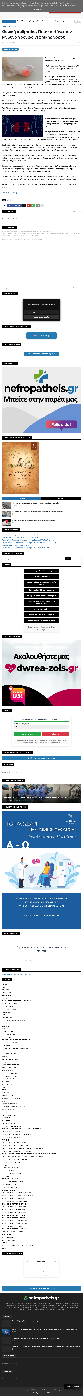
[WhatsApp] (33, 205)
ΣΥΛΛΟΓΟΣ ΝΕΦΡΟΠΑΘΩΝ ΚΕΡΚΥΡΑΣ (14, 1209)
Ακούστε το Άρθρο (10, 49)
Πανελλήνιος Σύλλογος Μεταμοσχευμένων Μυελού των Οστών (26, 548)
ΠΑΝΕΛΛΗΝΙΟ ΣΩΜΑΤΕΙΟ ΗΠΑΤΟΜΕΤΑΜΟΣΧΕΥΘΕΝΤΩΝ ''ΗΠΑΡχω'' (23, 1148)
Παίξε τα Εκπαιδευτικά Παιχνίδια (41, 354)
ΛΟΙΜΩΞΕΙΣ (5, 1093)
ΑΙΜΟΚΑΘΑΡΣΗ (7, 992)
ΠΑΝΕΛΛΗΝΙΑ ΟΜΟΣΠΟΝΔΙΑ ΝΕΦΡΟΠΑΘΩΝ (16, 1145)
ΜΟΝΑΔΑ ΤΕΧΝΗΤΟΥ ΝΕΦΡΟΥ (11, 1104)
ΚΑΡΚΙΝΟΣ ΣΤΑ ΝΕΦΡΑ (9, 1068)
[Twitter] (24, 205)
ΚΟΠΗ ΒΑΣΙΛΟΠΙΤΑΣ (8, 1079)
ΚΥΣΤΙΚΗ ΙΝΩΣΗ (7, 1084)
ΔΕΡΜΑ (4, 1023)
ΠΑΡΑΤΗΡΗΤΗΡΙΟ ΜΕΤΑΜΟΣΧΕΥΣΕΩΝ (42, 1288)
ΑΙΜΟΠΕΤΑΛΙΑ (6, 995)
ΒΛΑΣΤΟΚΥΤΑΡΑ (7, 1017)
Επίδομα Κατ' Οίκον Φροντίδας (41, 590)
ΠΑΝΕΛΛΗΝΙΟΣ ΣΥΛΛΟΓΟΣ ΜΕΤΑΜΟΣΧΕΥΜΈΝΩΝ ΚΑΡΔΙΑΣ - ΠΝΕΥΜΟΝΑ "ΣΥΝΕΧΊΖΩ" (29, 1154)
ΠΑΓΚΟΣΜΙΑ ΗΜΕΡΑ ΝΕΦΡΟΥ (11, 1137)
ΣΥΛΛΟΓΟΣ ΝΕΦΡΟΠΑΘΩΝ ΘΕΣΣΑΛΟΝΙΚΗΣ (16, 1201)
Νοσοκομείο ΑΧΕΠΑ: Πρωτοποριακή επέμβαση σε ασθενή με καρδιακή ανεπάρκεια (38, 511)
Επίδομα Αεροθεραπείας (41, 571)
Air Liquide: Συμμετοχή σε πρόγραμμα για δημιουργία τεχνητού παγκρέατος (41, 21)
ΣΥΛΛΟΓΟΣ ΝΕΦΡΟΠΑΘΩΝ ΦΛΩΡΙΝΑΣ (14, 1229)
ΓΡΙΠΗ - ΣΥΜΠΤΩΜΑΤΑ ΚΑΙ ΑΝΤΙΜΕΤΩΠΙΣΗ (15, 1020)
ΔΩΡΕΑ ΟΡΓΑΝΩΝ (7, 1031)
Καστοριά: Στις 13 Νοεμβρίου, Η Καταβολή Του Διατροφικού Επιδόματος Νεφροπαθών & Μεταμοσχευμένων (46, 1346)
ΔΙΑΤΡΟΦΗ (5, 1029)
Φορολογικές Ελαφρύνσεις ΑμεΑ (41, 620)
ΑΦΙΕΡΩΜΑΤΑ (6, 1012)
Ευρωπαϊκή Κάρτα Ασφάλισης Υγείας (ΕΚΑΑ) (41, 583)
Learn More (38, 10)
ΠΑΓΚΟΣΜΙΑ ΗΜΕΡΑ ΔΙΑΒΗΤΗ (11, 1126)
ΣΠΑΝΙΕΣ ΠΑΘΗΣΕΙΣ (8, 1190)
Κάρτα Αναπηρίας (41, 609)
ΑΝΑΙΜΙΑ (5, 998)
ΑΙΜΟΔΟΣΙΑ (6, 990)
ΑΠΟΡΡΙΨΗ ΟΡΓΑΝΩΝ (9, 1009)
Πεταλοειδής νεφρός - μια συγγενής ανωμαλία (26, 1321)
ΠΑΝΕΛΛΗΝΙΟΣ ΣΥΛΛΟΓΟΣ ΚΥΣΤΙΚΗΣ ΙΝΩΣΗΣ (16, 1151)
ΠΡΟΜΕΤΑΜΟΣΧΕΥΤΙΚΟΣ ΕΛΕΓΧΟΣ (13, 1182)
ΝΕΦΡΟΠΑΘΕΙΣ (7, 1118)
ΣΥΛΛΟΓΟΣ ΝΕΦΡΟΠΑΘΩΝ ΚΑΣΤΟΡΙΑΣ (14, 1207)
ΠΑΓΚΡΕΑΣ (5, 1140)
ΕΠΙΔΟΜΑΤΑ (6, 1045)
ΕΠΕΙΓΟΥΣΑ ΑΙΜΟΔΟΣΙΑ (9, 1042)
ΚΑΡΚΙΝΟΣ (5, 1062)
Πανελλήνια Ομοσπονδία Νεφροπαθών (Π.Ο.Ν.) (20, 537)
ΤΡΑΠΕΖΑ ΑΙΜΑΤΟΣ (8, 1237)
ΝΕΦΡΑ (14, 26)
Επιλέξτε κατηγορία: (21, 724)
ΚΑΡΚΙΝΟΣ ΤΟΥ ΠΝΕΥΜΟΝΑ (11, 1073)
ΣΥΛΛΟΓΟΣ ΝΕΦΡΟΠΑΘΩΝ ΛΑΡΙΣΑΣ (13, 1215)
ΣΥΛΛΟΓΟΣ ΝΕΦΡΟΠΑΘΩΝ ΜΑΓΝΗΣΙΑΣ (14, 1220)
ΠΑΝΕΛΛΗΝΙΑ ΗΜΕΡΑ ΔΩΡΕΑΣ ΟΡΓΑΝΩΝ (15, 1143)
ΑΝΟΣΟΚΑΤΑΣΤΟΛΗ (8, 1006)
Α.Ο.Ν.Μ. (5, 984)
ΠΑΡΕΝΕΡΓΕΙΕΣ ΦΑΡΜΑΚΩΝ (11, 1162)
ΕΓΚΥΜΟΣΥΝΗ (6, 1037)
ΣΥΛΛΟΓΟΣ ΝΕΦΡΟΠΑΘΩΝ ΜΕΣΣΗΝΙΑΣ (14, 1223)
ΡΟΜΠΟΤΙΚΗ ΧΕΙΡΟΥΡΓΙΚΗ (10, 1187)
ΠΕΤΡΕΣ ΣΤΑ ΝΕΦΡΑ (8, 1170)
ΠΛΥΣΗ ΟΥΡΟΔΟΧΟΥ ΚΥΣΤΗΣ (11, 1173)
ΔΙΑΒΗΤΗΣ (5, 1026)
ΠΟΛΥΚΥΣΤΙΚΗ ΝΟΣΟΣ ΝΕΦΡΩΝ (12, 1179)
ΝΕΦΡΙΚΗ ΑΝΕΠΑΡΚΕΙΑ (9, 1115)
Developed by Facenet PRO (41, 1393)
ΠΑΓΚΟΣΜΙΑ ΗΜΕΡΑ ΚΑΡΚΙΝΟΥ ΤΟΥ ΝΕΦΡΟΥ (16, 1134)
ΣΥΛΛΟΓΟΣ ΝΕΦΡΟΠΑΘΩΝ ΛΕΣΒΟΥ (13, 1218)
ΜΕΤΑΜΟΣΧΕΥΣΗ (7, 1095)
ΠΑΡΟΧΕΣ (5, 1165)
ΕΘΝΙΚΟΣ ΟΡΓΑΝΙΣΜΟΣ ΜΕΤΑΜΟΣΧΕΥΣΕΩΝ (16, 1040)
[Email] (38, 205)
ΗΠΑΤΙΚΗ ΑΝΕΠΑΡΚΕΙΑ (9, 1054)
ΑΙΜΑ (3, 987)
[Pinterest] (29, 205)
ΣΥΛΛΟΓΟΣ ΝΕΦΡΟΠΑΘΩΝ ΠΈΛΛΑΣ (13, 1226)
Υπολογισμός (27, 734)
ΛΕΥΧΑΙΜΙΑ (5, 1090)
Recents (61, 498)
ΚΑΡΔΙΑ (4, 1056)
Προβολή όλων (77, 211)
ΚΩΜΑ (4, 1087)
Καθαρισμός (55, 734)
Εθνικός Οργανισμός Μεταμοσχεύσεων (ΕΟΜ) (20, 535)
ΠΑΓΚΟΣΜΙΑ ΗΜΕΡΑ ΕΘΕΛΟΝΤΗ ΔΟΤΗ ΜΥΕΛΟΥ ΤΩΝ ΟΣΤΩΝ (21, 1129)
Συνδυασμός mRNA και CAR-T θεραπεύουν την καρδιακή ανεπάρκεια (33, 520)
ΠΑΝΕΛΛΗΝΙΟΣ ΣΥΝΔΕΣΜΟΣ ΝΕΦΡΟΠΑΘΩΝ (16, 1159)
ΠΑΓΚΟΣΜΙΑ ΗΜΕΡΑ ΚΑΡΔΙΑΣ (11, 1131)
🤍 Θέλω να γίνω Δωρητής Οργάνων (41, 758)
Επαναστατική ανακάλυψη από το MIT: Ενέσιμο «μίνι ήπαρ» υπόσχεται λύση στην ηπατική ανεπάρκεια (44, 1329)
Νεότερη (5, 288)
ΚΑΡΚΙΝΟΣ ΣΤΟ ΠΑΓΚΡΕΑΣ (10, 1070)
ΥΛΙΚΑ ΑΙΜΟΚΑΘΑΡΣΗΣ (9, 1240)
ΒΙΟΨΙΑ (4, 1015)
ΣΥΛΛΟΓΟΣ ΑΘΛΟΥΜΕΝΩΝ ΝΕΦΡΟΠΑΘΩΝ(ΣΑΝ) (17, 1193)
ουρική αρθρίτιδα (52, 58)
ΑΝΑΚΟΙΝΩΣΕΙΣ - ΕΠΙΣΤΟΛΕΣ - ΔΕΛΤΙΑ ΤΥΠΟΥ (16, 1001)
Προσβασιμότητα (73, 1386)
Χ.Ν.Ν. (4, 1248)
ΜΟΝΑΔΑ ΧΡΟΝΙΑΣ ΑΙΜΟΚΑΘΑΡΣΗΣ (13, 1106)
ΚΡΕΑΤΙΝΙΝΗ (6, 1081)
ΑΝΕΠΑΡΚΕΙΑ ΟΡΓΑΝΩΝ (9, 1004)
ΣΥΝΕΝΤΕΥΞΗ (6, 1234)
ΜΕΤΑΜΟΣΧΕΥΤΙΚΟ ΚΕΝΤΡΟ (11, 1098)
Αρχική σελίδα (6, 26)
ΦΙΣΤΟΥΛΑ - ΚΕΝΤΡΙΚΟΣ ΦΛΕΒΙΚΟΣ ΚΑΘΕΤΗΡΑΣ (17, 1246)
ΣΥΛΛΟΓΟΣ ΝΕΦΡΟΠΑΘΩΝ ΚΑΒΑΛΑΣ (14, 1204)
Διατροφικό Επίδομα (41, 576)
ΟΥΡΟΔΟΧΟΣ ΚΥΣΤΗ (8, 1123)
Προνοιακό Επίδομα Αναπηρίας (41, 615)
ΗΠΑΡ (4, 1051)
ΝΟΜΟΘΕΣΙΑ (6, 1120)
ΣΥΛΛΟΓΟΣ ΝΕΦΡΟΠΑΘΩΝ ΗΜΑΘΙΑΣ (13, 1198)
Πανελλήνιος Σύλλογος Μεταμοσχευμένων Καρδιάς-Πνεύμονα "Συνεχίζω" (31, 543)
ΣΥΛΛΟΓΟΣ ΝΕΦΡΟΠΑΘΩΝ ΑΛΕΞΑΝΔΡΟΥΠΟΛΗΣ (17, 1195)
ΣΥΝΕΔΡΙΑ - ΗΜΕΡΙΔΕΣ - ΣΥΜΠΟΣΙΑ (13, 1232)
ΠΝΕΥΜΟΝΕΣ (6, 1176)
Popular (22, 498)
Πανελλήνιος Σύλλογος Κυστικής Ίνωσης (18, 545)
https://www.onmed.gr (9, 193)
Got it (47, 10)
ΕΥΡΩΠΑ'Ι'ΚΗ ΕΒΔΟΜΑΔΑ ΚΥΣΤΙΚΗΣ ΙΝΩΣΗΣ (16, 1048)
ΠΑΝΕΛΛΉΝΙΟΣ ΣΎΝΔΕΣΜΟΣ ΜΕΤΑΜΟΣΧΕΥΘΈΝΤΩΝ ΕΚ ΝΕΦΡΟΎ (23, 1157)
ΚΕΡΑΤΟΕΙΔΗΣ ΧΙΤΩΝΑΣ (9, 1076)
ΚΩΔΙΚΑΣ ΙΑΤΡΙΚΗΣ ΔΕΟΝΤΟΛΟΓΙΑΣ (65, 12)
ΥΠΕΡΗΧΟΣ (5, 1243)
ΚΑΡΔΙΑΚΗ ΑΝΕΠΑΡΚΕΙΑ (10, 1059)
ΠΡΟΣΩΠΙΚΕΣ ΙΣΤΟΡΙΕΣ (9, 1184)
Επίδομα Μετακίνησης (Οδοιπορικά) (41, 596)
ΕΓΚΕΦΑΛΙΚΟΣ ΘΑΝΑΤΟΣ (10, 1034)
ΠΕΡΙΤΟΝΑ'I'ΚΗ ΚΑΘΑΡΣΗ (10, 1168)
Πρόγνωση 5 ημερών (41, 317)
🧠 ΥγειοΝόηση (41, 335)
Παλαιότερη (76, 288)
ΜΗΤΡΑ (4, 1101)
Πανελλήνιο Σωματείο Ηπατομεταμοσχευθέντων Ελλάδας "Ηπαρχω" (28, 540)
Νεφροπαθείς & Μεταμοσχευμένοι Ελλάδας (47, 1390)
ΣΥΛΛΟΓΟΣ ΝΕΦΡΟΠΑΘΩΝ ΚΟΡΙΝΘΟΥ (14, 1212)
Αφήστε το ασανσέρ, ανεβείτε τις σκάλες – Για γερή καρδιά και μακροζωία (35, 503)
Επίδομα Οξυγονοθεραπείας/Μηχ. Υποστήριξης (41, 602)
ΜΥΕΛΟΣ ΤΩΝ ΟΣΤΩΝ (9, 1109)
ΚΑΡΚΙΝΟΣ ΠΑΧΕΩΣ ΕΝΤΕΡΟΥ (11, 1065)
